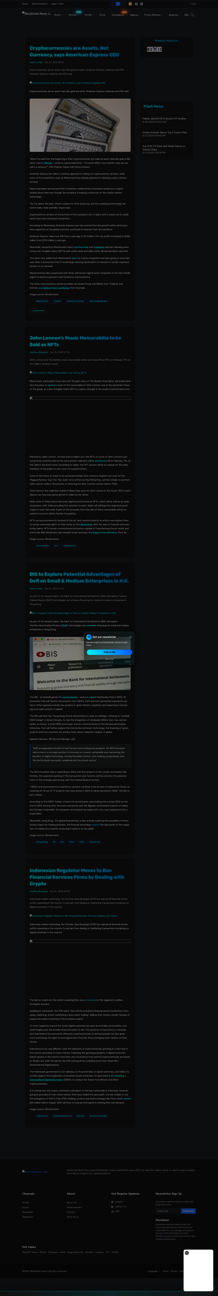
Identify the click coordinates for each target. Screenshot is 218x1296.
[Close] (130, 637)
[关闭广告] (187, 1253)
